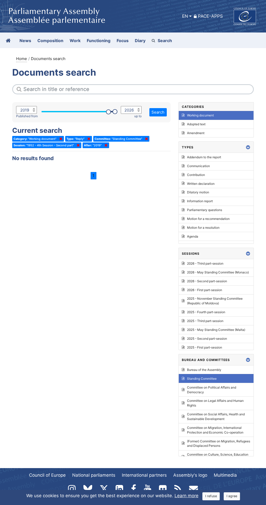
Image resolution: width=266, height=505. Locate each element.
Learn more (186, 495)
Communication (198, 166)
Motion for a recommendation (208, 219)
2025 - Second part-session (207, 338)
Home (21, 58)
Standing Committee (202, 379)
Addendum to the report (204, 157)
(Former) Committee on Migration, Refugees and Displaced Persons (218, 443)
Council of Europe (47, 475)
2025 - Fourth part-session (206, 312)
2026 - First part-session (204, 290)
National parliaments (93, 475)
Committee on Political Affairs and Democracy (211, 389)
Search (165, 40)
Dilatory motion (198, 192)
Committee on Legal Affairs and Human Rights (215, 403)
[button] (248, 147)
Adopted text (196, 124)
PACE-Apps (210, 16)
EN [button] (185, 16)
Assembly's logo (190, 475)
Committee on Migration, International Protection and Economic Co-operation (215, 430)
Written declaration (201, 184)
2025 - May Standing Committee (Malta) (216, 330)
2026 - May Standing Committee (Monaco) (218, 272)
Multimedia (225, 475)
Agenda (192, 236)
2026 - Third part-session (205, 263)
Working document (200, 115)
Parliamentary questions (204, 210)
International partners (144, 475)
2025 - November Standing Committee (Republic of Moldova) (215, 301)
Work (75, 40)
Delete (59, 138)
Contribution (196, 175)
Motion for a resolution (203, 227)
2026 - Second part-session (207, 281)
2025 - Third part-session (205, 321)
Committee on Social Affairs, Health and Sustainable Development (216, 416)
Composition (50, 40)
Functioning (98, 40)
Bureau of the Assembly (204, 370)
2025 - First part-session (204, 347)
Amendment (195, 133)
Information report (200, 201)
